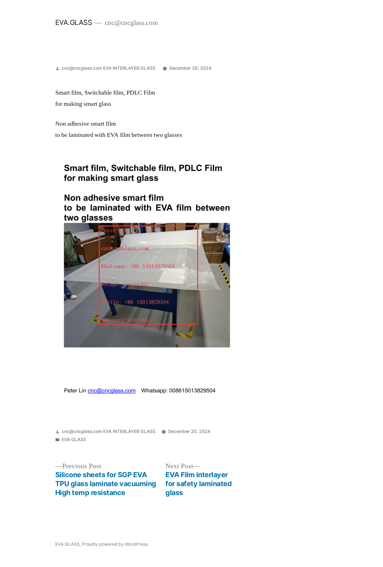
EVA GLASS (74, 439)
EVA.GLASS (73, 22)
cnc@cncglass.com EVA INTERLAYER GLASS (108, 68)
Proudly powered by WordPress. (115, 544)
